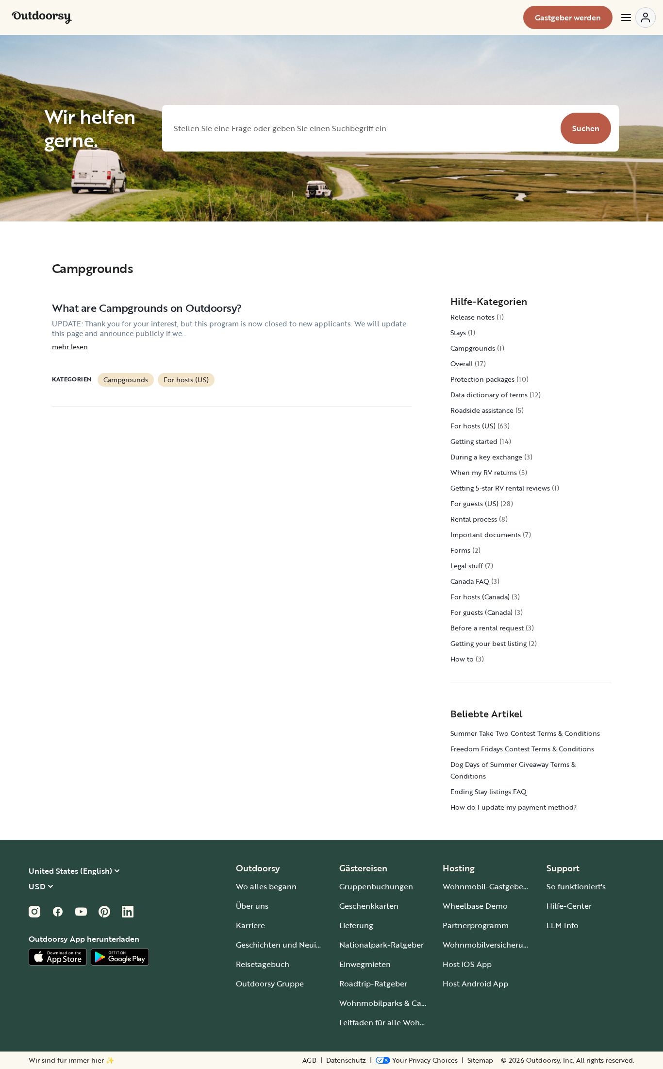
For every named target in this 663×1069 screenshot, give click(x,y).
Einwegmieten (365, 964)
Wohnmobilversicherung (487, 944)
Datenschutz (346, 1060)
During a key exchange (486, 457)
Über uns (252, 906)
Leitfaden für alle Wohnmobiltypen (403, 1022)
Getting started (473, 441)
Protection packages (482, 379)
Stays (458, 332)
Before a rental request (487, 628)
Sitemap (480, 1060)
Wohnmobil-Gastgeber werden (499, 886)
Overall (461, 363)
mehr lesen (70, 347)
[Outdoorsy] (42, 17)
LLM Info (563, 925)
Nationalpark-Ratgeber (381, 944)
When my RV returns (483, 472)
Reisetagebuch (262, 964)
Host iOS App (467, 964)
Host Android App (475, 983)
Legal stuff (466, 565)
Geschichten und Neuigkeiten (289, 944)
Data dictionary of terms (489, 395)
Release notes (472, 317)
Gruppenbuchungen (376, 886)
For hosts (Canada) (480, 597)
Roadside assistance (482, 410)
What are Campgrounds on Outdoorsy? (147, 308)
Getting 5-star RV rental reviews (500, 488)
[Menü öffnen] (637, 17)
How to (462, 659)
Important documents (485, 534)
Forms (460, 550)
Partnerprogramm (476, 925)
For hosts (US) (186, 379)
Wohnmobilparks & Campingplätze (403, 1003)
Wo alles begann (266, 886)
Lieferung (356, 925)
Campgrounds (125, 379)
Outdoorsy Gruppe (270, 983)
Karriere (250, 925)
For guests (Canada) (481, 612)
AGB (309, 1060)
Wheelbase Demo (475, 906)
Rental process (473, 519)
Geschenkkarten (368, 906)
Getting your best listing (488, 643)
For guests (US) (474, 503)
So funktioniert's (576, 886)
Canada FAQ (469, 581)
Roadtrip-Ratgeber (373, 983)
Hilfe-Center (569, 906)
